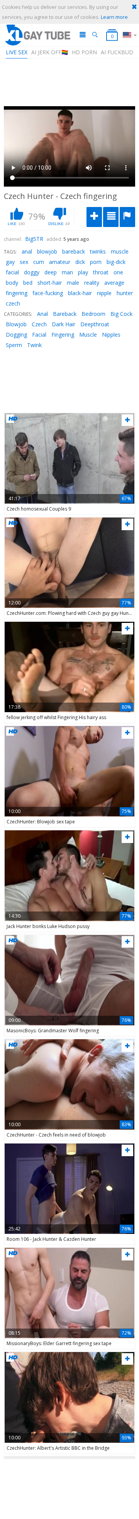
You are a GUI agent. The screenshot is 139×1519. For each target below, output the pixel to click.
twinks (98, 251)
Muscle (88, 334)
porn (96, 261)
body (12, 282)
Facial (39, 334)
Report (127, 217)
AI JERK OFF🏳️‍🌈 (49, 52)
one (118, 272)
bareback (73, 251)
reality (91, 282)
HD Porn (84, 52)
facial (12, 272)
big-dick (116, 261)
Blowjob (16, 324)
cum (38, 261)
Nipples (111, 334)
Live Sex (16, 52)
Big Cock (121, 313)
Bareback (64, 313)
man (67, 272)
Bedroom (93, 313)
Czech (39, 324)
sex (24, 261)
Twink (34, 345)
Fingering (62, 334)
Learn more (114, 16)
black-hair (80, 293)
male (73, 282)
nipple (104, 293)
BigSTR (34, 238)
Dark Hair (63, 324)
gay (10, 261)
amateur (59, 261)
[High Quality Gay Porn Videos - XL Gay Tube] (37, 35)
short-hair (49, 282)
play (83, 272)
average (114, 282)
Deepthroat (94, 324)
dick (80, 261)
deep (50, 272)
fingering (16, 293)
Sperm (14, 345)
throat (100, 272)
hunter (125, 293)
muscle (120, 251)
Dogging (16, 334)
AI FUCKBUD (117, 52)
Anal (42, 313)
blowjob (47, 251)
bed (27, 282)
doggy (31, 272)
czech (13, 303)
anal (27, 251)
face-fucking (47, 293)
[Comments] (111, 217)
